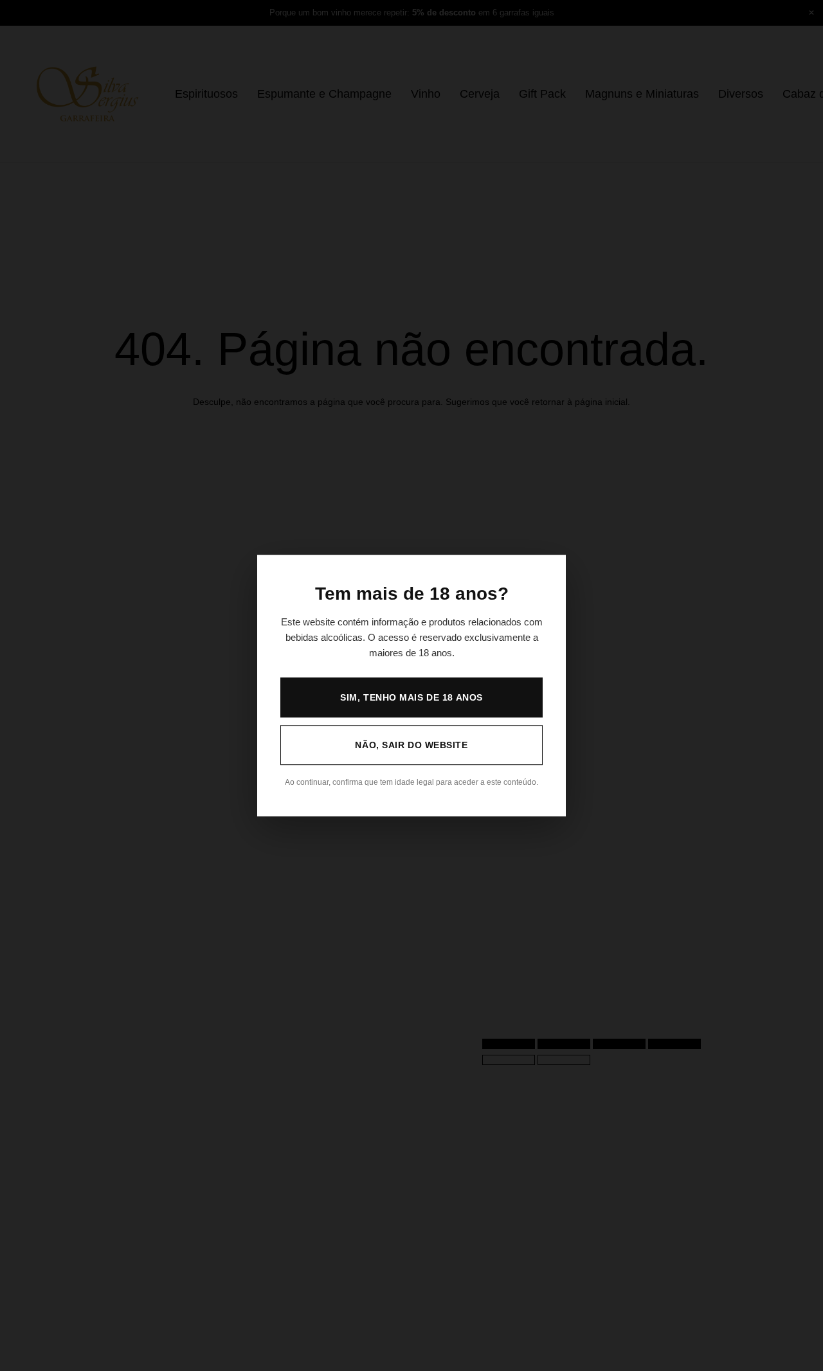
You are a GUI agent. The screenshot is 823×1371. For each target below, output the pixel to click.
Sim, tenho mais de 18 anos (411, 697)
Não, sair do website (411, 745)
